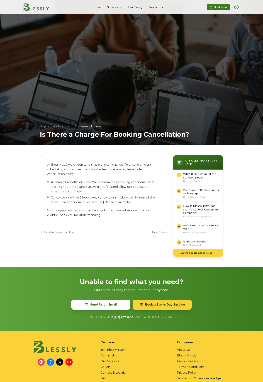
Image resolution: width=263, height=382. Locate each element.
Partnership (109, 355)
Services (112, 7)
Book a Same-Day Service (165, 304)
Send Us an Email (103, 304)
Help (104, 378)
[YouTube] (69, 362)
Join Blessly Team (113, 349)
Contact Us (155, 7)
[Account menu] (236, 7)
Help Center (47, 126)
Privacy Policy (187, 372)
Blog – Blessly (186, 355)
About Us (183, 349)
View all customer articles (196, 253)
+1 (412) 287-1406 (122, 317)
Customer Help (67, 126)
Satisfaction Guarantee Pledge (199, 378)
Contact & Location (114, 372)
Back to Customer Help (59, 232)
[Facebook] (50, 362)
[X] (59, 362)
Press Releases (187, 361)
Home (97, 7)
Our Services (110, 361)
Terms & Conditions (190, 367)
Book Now (220, 7)
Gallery (106, 367)
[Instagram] (41, 362)
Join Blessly (135, 7)
